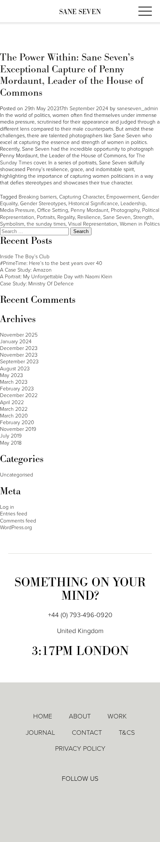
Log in (7, 507)
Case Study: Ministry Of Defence (37, 284)
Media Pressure (17, 210)
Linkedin (59, 795)
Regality (66, 217)
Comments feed (18, 521)
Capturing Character (81, 197)
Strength (143, 217)
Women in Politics (140, 224)
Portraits (46, 217)
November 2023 (19, 355)
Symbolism (12, 224)
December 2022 (19, 395)
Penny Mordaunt (89, 210)
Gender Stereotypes (43, 203)
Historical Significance (93, 203)
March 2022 (14, 409)
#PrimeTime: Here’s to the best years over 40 (51, 263)
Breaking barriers (38, 197)
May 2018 (11, 443)
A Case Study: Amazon (26, 270)
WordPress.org (16, 527)
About (80, 716)
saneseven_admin (137, 108)
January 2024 (16, 341)
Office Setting (52, 210)
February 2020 (17, 422)
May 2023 (11, 375)
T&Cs (127, 732)
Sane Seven (80, 12)
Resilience (88, 217)
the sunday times (46, 224)
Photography (125, 210)
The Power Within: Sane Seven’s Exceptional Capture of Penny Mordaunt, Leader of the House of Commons (72, 75)
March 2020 (14, 416)
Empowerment (122, 197)
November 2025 (19, 335)
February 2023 (17, 389)
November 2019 (18, 429)
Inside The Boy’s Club (24, 256)
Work (117, 716)
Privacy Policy (80, 748)
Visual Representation (92, 224)
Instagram (102, 795)
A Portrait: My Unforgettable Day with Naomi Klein (56, 276)
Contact (87, 732)
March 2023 (14, 382)
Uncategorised (16, 475)
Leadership (133, 203)
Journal (40, 732)
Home (42, 716)
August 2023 (15, 369)
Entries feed (13, 514)
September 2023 (19, 361)
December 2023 (19, 348)
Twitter (80, 795)
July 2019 (11, 436)
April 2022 (12, 402)
